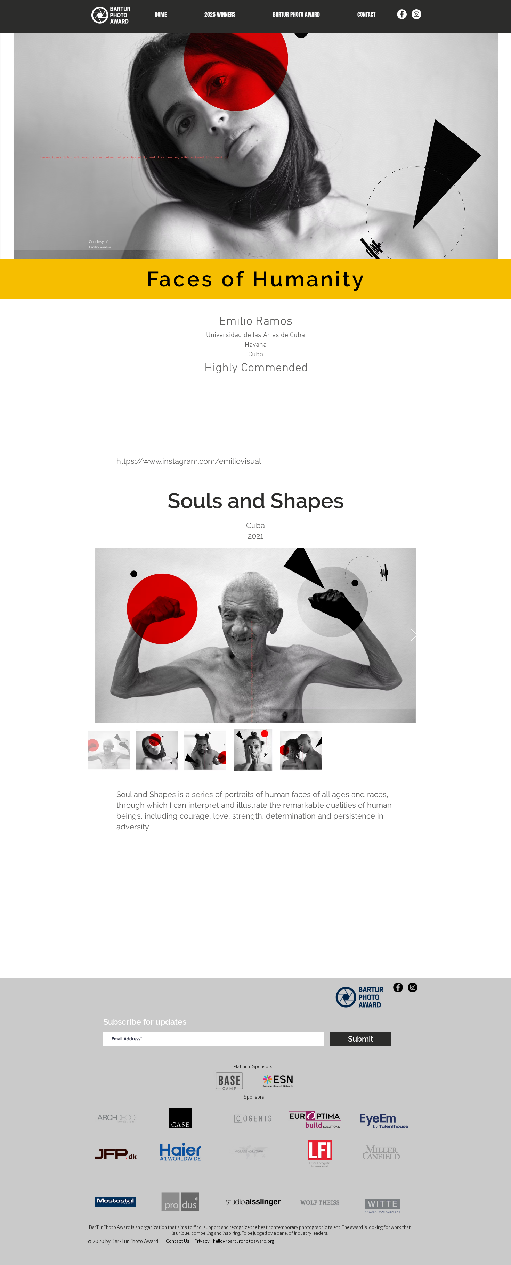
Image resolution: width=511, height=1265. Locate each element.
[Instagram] (416, 14)
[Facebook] (402, 14)
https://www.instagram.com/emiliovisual (188, 461)
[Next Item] (414, 635)
